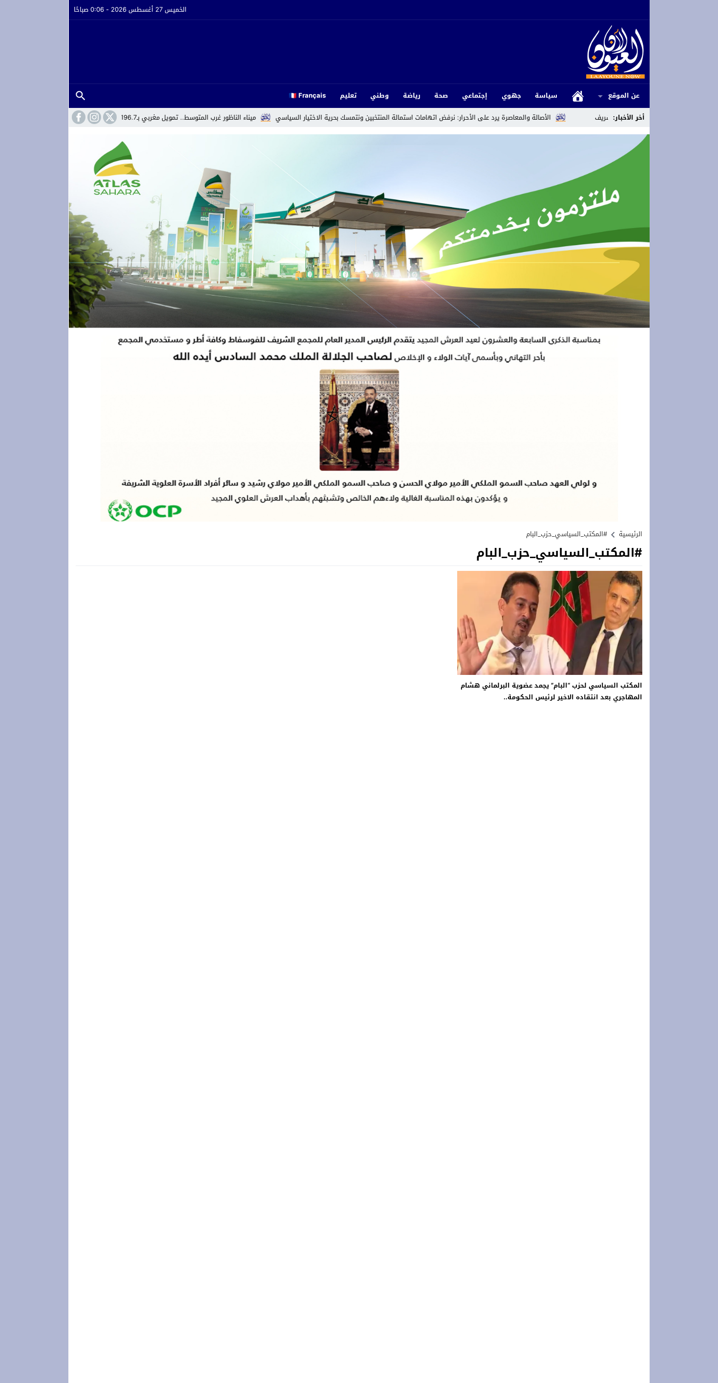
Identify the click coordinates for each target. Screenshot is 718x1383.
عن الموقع (623, 95)
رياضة (412, 95)
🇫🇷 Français (307, 95)
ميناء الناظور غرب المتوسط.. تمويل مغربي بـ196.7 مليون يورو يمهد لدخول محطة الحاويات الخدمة (172, 117)
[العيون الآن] (359, 52)
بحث (80, 96)
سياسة (546, 95)
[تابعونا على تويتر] (109, 117)
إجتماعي (474, 95)
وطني (379, 95)
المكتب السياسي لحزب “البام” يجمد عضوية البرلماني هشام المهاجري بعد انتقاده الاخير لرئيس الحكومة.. (551, 691)
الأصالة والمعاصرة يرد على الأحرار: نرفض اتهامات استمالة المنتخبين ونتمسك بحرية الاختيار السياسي (461, 117)
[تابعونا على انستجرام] (93, 117)
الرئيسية (578, 95)
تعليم (348, 95)
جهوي (511, 95)
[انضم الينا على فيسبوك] (77, 117)
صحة (441, 95)
